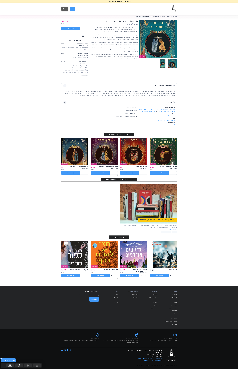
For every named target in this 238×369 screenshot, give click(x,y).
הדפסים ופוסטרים (152, 300)
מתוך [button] (162, 86)
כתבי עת (155, 302)
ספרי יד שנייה (153, 308)
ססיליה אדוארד (143, 272)
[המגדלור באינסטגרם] (65, 350)
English (174, 324)
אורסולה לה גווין (131, 24)
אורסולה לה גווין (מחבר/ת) (167, 109)
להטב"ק (174, 311)
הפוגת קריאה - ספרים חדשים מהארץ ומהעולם (157, 220)
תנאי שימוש (135, 297)
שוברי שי (174, 294)
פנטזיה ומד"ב (156, 17)
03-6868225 (157, 358)
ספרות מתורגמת (166, 232)
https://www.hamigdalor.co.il (153, 360)
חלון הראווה (147, 9)
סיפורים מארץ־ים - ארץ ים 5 (168, 167)
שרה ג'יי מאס (115, 271)
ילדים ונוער (174, 305)
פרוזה (163, 17)
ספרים (168, 17)
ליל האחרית (173, 269)
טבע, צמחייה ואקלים (171, 321)
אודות (117, 294)
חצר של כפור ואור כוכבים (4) (79, 269)
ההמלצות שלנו (137, 9)
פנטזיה (173, 120)
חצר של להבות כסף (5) (111, 269)
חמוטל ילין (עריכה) (153, 109)
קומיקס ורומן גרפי (172, 308)
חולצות (155, 305)
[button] (3, 365)
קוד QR (116, 302)
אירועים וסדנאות (125, 9)
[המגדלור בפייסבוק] (67, 350)
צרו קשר (116, 297)
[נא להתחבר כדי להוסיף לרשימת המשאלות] (86, 36)
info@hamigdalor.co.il (144, 358)
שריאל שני (174, 271)
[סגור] (1, 359)
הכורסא (173, 124)
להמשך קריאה (173, 229)
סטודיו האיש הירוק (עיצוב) (148, 111)
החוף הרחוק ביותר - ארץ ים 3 (108, 167)
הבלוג (116, 9)
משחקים (155, 294)
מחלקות (165, 9)
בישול (175, 313)
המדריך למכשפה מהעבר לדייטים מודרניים (139, 270)
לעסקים (116, 300)
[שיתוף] (83, 36)
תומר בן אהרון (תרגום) (163, 111)
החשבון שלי (135, 294)
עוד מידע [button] (169, 102)
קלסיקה (160, 120)
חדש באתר (156, 9)
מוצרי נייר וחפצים (152, 297)
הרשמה (93, 299)
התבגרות (166, 120)
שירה (175, 302)
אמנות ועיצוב (173, 319)
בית (174, 17)
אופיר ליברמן (140, 366)
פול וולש (148, 366)
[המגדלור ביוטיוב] (62, 350)
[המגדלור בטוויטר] (70, 350)
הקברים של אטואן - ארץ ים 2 (79, 167)
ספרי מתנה (174, 297)
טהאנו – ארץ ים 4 (141, 167)
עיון (176, 316)
